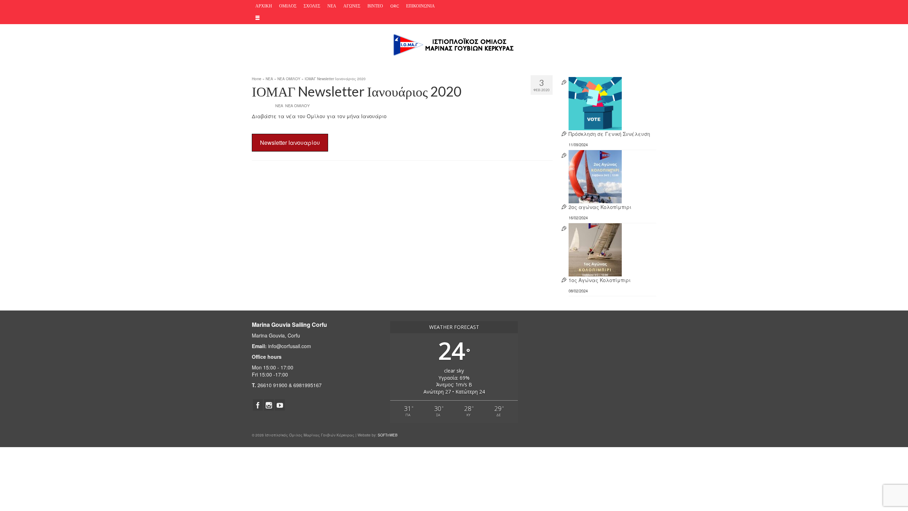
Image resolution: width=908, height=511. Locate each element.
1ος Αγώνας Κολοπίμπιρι (600, 280)
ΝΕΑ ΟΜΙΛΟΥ (297, 105)
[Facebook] (258, 405)
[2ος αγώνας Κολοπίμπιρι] (595, 176)
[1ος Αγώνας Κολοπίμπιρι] (595, 249)
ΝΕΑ (279, 105)
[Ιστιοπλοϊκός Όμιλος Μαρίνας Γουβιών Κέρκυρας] (454, 44)
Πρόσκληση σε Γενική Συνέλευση (609, 133)
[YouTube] (280, 405)
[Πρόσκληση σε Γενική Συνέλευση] (595, 102)
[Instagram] (269, 405)
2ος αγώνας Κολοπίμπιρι (600, 206)
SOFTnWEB (388, 435)
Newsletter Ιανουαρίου (290, 142)
